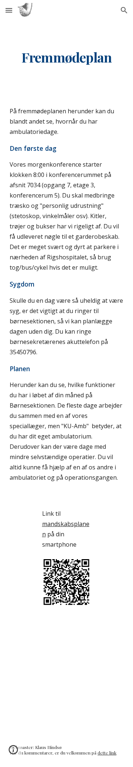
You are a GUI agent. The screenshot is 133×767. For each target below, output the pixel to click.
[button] (9, 10)
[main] (66, 57)
